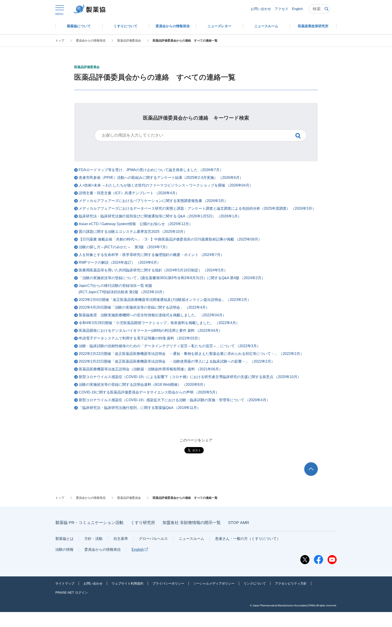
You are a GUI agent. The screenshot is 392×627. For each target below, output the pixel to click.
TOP (315, 464)
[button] (59, 10)
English (297, 9)
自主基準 (120, 539)
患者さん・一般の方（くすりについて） (247, 539)
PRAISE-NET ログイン (71, 592)
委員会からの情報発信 (102, 549)
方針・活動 (93, 539)
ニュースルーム (191, 539)
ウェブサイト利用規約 (127, 583)
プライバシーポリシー (168, 583)
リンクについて (255, 583)
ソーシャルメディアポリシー (214, 583)
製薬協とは (64, 539)
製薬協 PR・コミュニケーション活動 (89, 522)
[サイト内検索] (319, 8)
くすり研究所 (143, 522)
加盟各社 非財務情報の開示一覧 (191, 522)
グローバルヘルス (153, 539)
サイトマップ (64, 583)
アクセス (281, 9)
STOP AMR (238, 522)
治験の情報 (64, 549)
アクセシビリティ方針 (291, 583)
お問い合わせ (261, 9)
